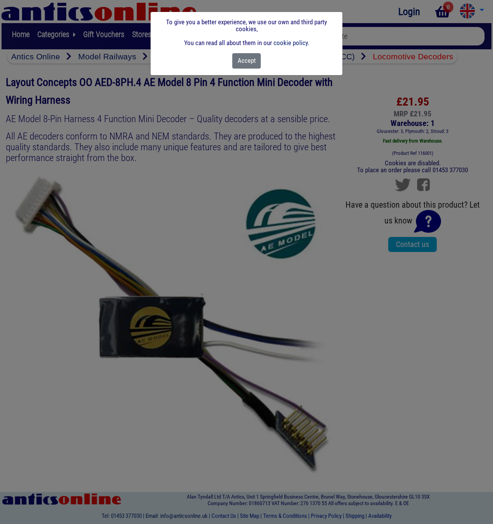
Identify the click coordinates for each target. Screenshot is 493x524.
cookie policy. (291, 43)
